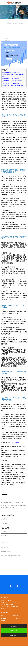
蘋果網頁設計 (4, 608)
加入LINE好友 (14, 630)
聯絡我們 (3, 620)
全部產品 (3, 531)
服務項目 (3, 535)
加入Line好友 (6, 551)
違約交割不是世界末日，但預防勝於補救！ (13, 85)
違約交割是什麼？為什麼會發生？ (11, 72)
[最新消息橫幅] (14, 12)
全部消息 (5, 519)
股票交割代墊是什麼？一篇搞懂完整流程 (13, 502)
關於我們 (15, 616)
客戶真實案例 (16, 618)
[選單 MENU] (2, 2)
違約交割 (16, 21)
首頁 (11, 21)
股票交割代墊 (4, 618)
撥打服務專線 (14, 626)
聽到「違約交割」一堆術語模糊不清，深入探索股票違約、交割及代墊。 (13, 506)
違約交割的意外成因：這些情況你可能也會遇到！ (13, 75)
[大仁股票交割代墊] (14, 2)
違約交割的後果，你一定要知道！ (11, 79)
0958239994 (15, 443)
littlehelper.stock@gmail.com (11, 555)
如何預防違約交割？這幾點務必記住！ (12, 83)
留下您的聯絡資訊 (14, 635)
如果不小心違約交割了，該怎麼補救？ (12, 81)
